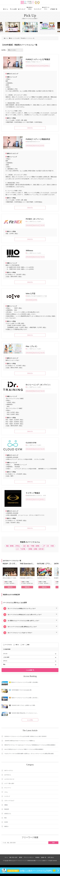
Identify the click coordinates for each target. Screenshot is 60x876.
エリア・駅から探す (9, 783)
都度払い (6, 826)
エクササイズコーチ (9, 779)
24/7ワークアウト (46, 8)
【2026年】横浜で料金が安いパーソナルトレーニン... (24, 713)
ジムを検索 (29, 670)
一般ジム (17, 644)
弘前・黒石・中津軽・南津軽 (31, 546)
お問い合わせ (51, 857)
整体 (28, 644)
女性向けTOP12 (30, 8)
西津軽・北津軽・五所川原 (36, 549)
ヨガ (23, 644)
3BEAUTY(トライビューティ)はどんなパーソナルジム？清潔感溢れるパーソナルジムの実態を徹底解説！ (30, 745)
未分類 (6, 822)
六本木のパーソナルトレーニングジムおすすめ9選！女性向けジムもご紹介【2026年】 (25, 736)
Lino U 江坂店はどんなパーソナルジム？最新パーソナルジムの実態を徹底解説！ (24, 749)
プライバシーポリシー (29, 857)
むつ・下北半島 (20, 549)
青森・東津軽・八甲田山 (13, 546)
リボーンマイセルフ (9, 800)
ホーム (6, 9)
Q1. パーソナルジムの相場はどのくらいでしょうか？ (22, 608)
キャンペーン (7, 787)
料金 (5, 817)
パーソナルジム (8, 644)
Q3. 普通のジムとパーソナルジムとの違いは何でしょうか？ (23, 620)
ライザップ (38, 9)
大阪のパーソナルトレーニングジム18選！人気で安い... (25, 697)
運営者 (20, 857)
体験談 (6, 805)
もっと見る (30, 720)
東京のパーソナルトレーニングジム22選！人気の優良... (25, 682)
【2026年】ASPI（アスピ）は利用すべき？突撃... (23, 705)
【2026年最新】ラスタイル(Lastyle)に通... (21, 690)
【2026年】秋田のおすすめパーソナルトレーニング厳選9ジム (19, 740)
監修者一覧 (54, 9)
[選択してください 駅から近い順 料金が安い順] (15, 50)
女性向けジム (7, 813)
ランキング (22, 9)
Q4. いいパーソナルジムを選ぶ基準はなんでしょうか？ (22, 626)
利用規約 (37, 857)
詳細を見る (10, 587)
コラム (6, 792)
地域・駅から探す (13, 857)
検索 (53, 842)
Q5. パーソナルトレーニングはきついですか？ (20, 632)
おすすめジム (7, 774)
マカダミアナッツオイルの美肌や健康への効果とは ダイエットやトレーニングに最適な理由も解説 (29, 753)
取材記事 (6, 809)
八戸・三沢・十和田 (48, 546)
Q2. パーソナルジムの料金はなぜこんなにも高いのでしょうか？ (25, 614)
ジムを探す (14, 9)
